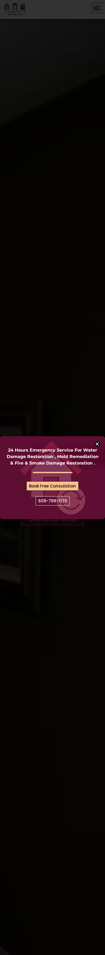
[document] (52, 477)
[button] (97, 444)
